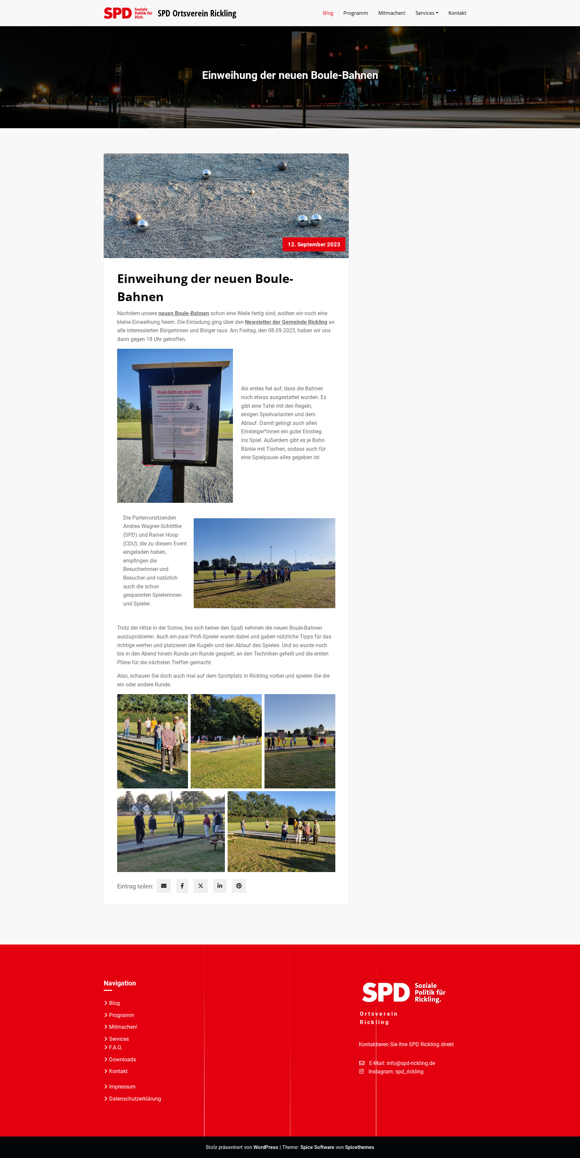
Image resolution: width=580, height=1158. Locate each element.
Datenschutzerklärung (135, 1099)
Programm (121, 1015)
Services (119, 1039)
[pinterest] (239, 886)
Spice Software (317, 1147)
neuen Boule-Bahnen (183, 313)
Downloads (122, 1059)
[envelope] (164, 886)
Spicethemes (359, 1147)
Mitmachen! (123, 1027)
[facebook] (182, 886)
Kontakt (118, 1071)
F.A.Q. (116, 1047)
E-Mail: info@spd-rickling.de (402, 1063)
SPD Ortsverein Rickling (197, 13)
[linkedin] (220, 886)
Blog (114, 1003)
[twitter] (201, 886)
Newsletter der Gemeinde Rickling (286, 322)
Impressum (122, 1086)
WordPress (265, 1147)
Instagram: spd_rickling (396, 1071)
